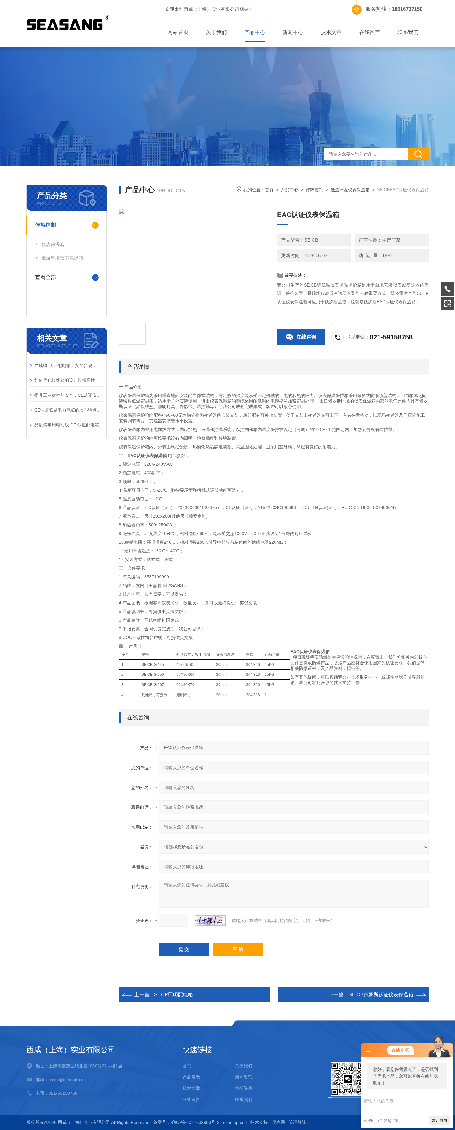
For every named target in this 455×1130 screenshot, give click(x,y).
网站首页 (177, 32)
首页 (269, 189)
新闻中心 (292, 32)
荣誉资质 (243, 1088)
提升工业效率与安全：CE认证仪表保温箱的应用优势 (68, 395)
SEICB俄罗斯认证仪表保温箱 (381, 994)
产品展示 (191, 1077)
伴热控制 (45, 225)
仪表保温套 (53, 244)
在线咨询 (306, 336)
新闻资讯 (243, 1077)
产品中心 (254, 32)
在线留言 (369, 32)
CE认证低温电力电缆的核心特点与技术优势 (68, 410)
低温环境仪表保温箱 (62, 258)
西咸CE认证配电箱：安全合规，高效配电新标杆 (68, 365)
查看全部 (45, 277)
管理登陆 (297, 1122)
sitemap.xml (235, 1122)
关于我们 (216, 32)
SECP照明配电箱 (173, 994)
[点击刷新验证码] (210, 920)
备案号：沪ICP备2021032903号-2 (186, 1122)
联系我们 (407, 32)
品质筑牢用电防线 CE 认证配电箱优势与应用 (68, 424)
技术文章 (331, 32)
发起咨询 (439, 1120)
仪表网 (278, 1122)
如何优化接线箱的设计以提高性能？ (68, 380)
